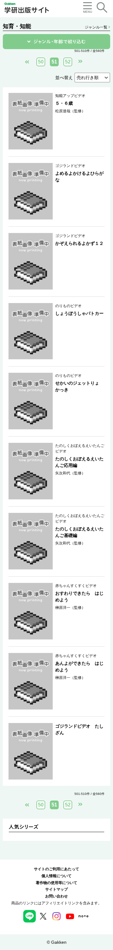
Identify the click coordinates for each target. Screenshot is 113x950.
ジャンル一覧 (96, 27)
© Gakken (57, 942)
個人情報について (56, 876)
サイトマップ (56, 889)
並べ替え (64, 77)
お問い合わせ (56, 896)
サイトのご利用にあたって (56, 869)
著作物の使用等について (56, 883)
